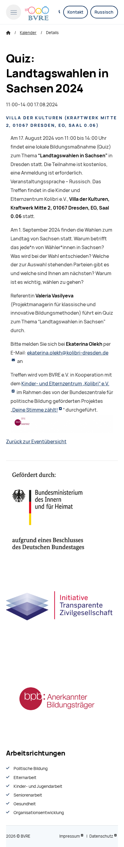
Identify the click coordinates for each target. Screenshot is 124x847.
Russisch (104, 12)
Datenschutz (101, 836)
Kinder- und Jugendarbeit (38, 786)
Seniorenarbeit (28, 795)
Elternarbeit (25, 777)
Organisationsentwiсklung (39, 812)
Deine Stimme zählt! (35, 410)
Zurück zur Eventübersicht (36, 441)
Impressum (69, 836)
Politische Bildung (31, 768)
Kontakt (75, 12)
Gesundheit (25, 804)
